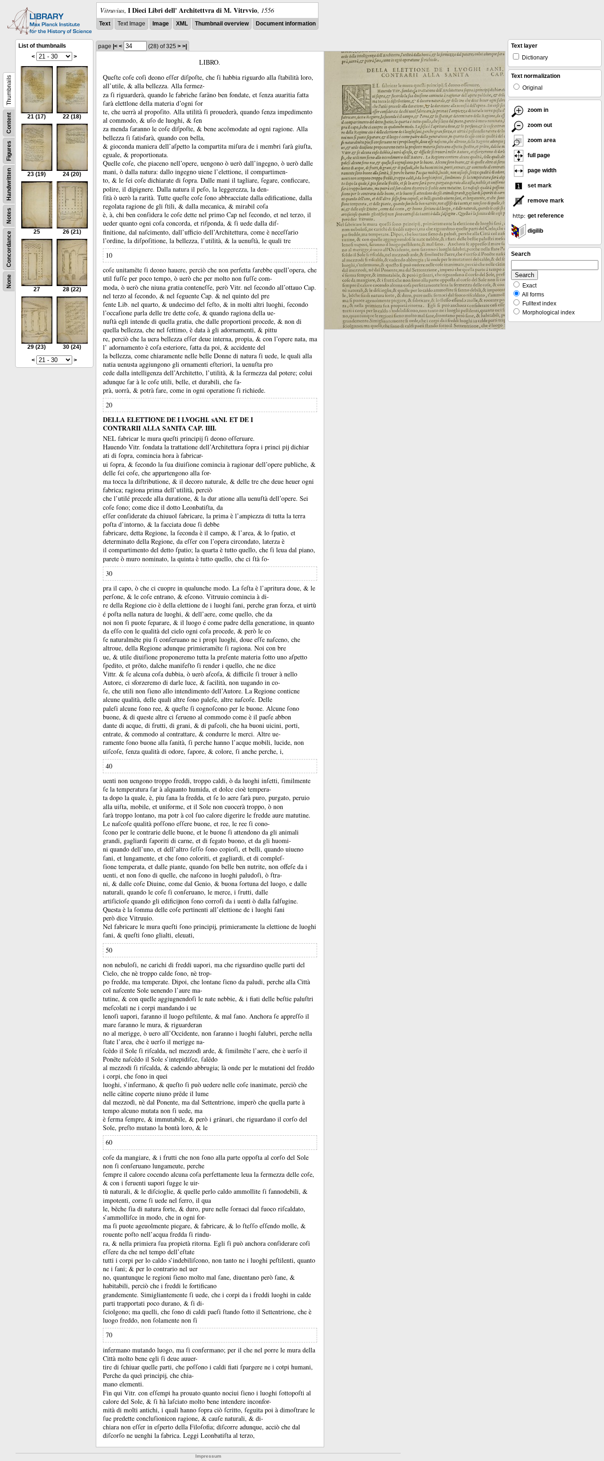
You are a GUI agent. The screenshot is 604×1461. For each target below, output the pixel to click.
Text (104, 23)
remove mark (545, 200)
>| (184, 46)
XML (182, 23)
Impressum (208, 1456)
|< (115, 46)
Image (160, 23)
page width (541, 170)
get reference (545, 215)
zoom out (539, 125)
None (9, 281)
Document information (286, 23)
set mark (539, 185)
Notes (9, 216)
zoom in (537, 110)
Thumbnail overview (222, 23)
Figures (9, 151)
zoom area (541, 140)
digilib (534, 231)
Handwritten (9, 184)
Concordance (9, 249)
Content (9, 123)
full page (538, 155)
